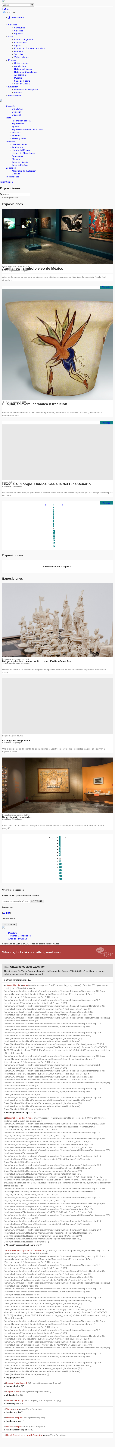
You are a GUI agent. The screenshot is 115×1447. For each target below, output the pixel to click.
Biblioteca (18, 51)
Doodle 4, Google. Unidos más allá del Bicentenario (46, 484)
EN (13, 12)
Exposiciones (20, 42)
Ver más (106, 287)
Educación (13, 86)
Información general (23, 39)
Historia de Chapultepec (25, 72)
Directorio (12, 933)
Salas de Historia (22, 81)
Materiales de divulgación (26, 89)
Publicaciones (14, 95)
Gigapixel (18, 33)
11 (54, 534)
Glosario (18, 92)
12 (54, 537)
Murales (18, 78)
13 (54, 540)
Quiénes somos (21, 63)
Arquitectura (20, 66)
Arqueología (20, 75)
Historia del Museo (23, 69)
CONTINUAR (37, 901)
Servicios (18, 54)
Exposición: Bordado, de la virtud (29, 48)
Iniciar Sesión (17, 17)
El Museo (12, 60)
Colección (13, 24)
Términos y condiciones (19, 936)
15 (54, 546)
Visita (10, 36)
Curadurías (19, 27)
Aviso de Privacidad (17, 939)
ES (6, 12)
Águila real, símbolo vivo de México (32, 268)
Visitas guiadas (21, 57)
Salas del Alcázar (22, 83)
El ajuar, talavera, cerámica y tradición (34, 404)
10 (54, 531)
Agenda (18, 45)
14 (54, 543)
